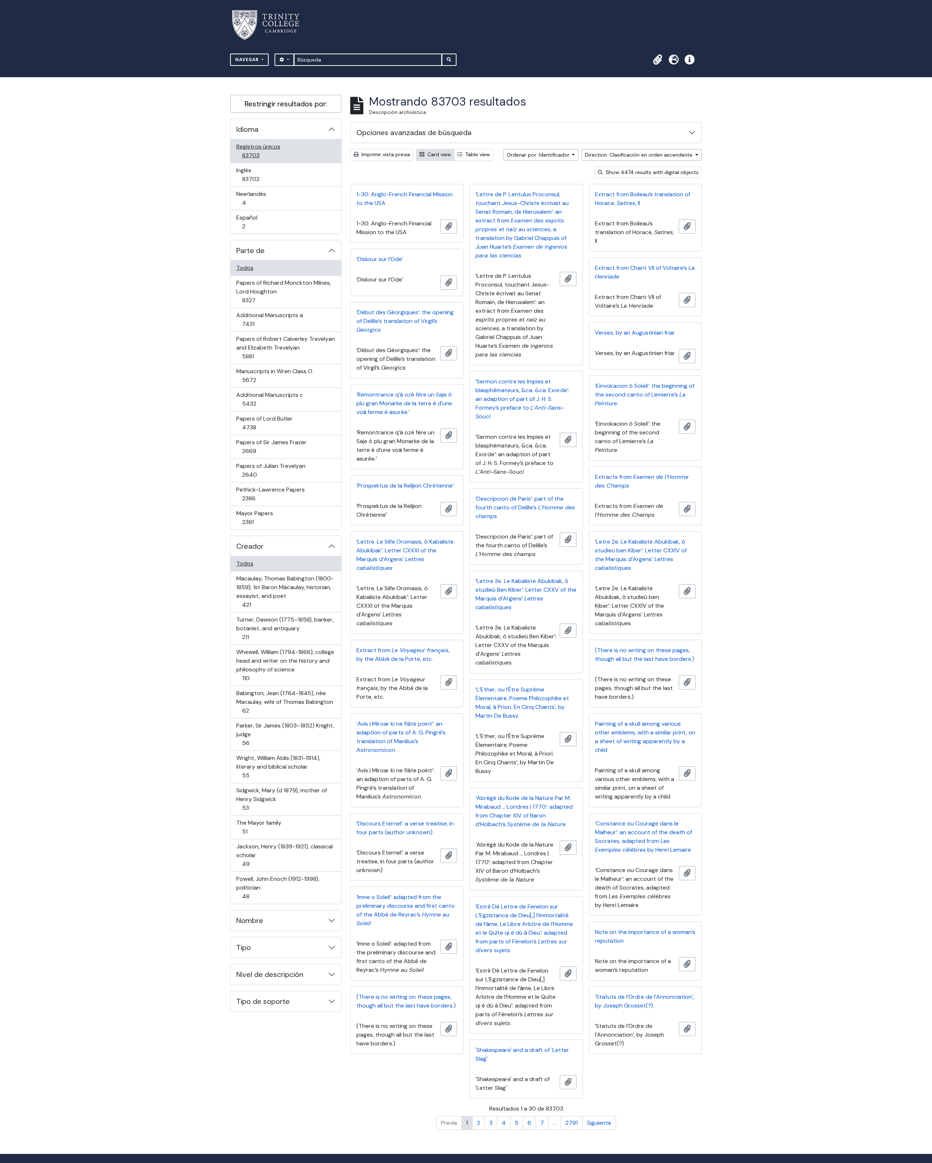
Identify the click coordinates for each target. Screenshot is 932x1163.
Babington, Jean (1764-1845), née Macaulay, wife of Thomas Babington (284, 701)
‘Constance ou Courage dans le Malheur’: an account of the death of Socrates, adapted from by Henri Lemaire (643, 836)
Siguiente (599, 1123)
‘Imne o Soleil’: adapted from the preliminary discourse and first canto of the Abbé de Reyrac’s (405, 910)
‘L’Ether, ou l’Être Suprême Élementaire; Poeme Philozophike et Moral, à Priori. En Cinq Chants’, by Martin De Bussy (522, 703)
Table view (477, 154)
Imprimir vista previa (385, 154)
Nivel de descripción (269, 974)
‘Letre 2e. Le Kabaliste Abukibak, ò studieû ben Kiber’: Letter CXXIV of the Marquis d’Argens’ (641, 555)
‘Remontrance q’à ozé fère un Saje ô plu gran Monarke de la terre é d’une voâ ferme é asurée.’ (404, 403)
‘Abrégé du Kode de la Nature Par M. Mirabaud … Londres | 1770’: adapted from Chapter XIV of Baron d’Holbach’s (524, 811)
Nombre (249, 920)
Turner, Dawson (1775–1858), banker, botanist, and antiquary (284, 628)
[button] (657, 60)
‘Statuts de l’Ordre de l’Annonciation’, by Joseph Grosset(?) (644, 1001)
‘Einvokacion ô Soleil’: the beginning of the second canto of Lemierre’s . (644, 394)
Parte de (250, 250)
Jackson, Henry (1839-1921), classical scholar (284, 855)
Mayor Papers (258, 517)
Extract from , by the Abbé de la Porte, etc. (403, 654)
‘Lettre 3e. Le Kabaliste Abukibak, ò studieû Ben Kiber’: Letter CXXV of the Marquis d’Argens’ (525, 594)
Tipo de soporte (263, 1001)
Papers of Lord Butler (264, 422)
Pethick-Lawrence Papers (270, 493)
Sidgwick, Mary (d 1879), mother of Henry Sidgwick (281, 799)
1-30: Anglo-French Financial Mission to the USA (404, 198)
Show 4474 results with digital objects (651, 172)
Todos (244, 268)
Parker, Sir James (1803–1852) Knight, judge (285, 734)
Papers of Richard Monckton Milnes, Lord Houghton (283, 291)
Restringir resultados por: (286, 104)
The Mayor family (258, 827)
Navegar (247, 59)
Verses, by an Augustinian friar (635, 332)
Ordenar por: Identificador (539, 154)
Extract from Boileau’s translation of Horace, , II (642, 198)
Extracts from (641, 481)
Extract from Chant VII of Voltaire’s (645, 272)
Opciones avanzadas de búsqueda (413, 132)
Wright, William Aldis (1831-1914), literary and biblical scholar (278, 766)
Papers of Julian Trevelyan (270, 470)
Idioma (247, 129)
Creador (250, 546)
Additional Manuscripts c (269, 399)
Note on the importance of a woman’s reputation (645, 936)
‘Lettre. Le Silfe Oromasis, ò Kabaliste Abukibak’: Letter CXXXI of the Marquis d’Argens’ (405, 555)
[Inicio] (270, 25)
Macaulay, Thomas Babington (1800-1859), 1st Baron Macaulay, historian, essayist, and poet (285, 591)
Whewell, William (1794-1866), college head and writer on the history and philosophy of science (285, 665)
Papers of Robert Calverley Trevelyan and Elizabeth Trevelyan (285, 347)
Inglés (261, 174)
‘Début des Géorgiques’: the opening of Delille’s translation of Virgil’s (405, 321)
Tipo (243, 947)
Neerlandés (254, 198)
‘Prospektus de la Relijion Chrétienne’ (405, 485)
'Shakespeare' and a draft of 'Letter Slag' (522, 1054)
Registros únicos (261, 150)
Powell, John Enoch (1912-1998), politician (277, 887)
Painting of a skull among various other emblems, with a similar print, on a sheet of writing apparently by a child (645, 737)
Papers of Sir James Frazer (271, 446)
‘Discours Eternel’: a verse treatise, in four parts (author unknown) (405, 828)
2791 (571, 1123)
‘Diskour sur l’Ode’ (379, 259)
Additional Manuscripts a (269, 319)
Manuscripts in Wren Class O (274, 375)
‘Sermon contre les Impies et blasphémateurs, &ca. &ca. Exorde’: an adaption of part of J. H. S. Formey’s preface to (522, 399)
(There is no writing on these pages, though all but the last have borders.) (644, 654)
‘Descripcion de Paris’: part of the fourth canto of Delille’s (525, 507)
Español (254, 221)
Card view (438, 154)
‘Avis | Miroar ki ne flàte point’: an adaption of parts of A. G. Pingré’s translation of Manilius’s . (401, 737)
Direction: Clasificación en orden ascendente (639, 154)
